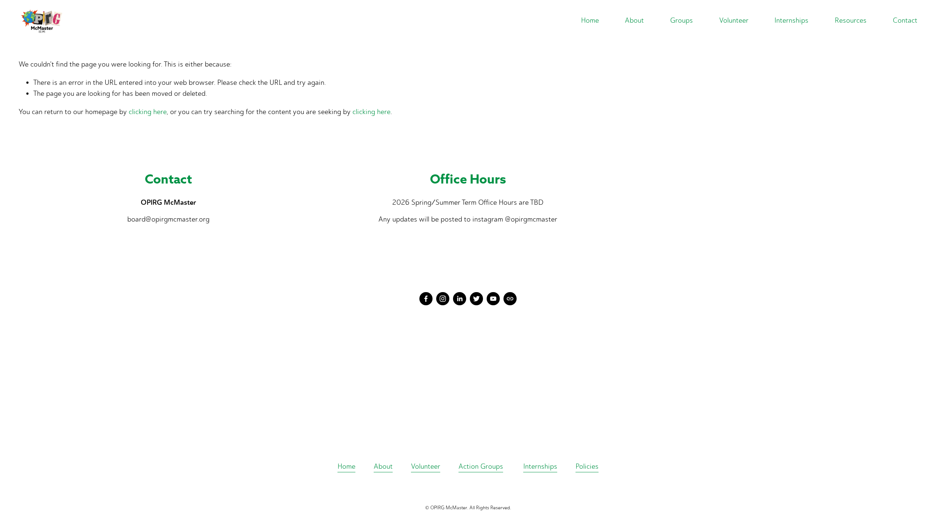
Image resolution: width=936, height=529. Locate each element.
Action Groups (480, 466)
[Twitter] (476, 298)
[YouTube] (493, 298)
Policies (587, 466)
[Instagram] (442, 298)
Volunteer (425, 466)
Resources (851, 20)
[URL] (510, 298)
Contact (905, 20)
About (383, 466)
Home (590, 20)
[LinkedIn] (459, 298)
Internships (791, 20)
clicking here (148, 111)
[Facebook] (426, 298)
